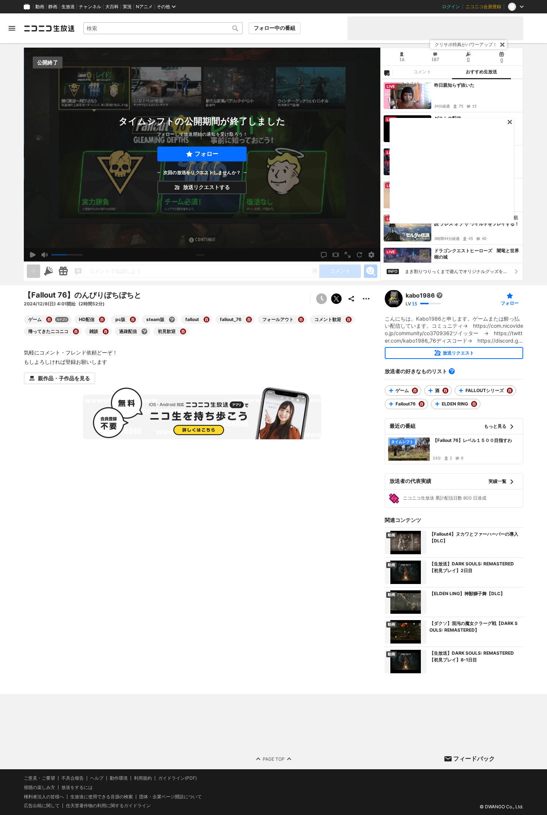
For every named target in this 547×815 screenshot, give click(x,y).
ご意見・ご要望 (39, 778)
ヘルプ (96, 778)
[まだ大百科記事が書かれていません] (439, 295)
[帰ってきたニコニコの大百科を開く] (76, 331)
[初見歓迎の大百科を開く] (183, 331)
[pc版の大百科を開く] (133, 320)
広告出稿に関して (42, 806)
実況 (127, 6)
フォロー (206, 154)
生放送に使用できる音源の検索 (101, 797)
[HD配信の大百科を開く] (102, 320)
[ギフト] (63, 271)
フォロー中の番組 (274, 28)
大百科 (112, 6)
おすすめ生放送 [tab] (481, 71)
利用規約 (143, 778)
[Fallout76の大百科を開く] (422, 404)
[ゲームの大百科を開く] (49, 320)
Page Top (274, 759)
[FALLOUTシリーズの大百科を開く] (510, 391)
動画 (39, 6)
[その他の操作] (366, 298)
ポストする (336, 298)
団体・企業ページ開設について (170, 797)
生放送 (68, 6)
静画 (52, 6)
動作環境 (119, 778)
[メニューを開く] (11, 28)
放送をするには (77, 787)
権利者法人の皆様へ (44, 796)
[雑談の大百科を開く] (106, 331)
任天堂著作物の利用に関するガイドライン (108, 806)
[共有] (351, 298)
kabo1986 (420, 295)
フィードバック (474, 758)
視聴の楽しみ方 (39, 787)
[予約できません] (321, 298)
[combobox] (163, 28)
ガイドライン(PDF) (177, 778)
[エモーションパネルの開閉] (370, 271)
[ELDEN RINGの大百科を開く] (474, 404)
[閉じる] (502, 44)
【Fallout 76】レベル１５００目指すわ (472, 440)
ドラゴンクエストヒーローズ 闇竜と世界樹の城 (476, 254)
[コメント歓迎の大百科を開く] (349, 320)
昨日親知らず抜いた (454, 85)
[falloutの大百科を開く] (206, 320)
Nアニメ (144, 6)
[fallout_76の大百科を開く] (249, 320)
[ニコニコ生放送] (49, 28)
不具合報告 (72, 778)
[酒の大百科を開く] (445, 391)
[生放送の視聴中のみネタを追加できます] (33, 271)
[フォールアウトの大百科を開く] (301, 320)
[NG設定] (387, 72)
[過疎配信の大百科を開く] (144, 331)
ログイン (451, 6)
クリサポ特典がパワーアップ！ (466, 44)
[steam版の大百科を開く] (172, 320)
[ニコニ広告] (48, 271)
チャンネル (90, 6)
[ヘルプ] (452, 371)
